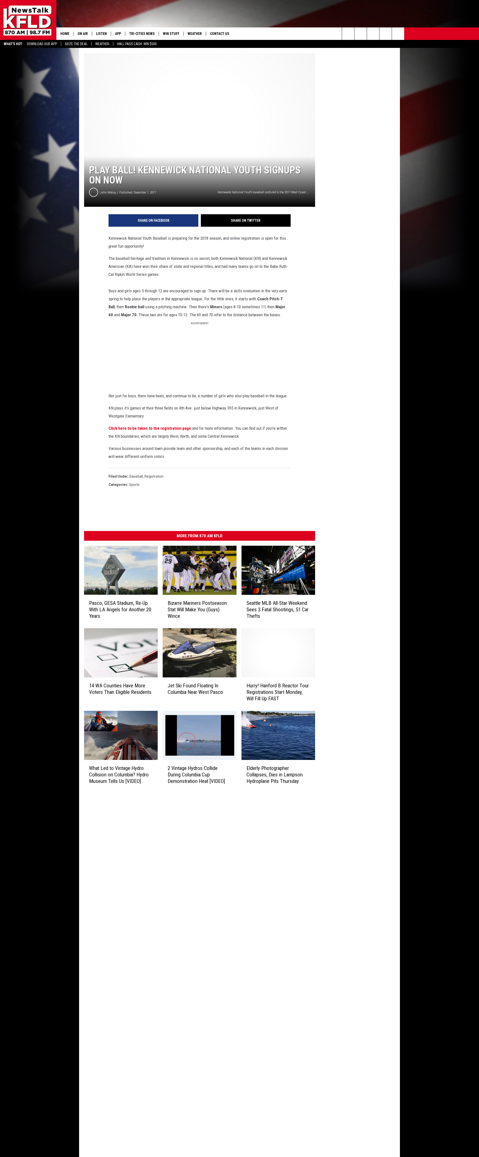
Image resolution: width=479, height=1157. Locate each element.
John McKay (108, 192)
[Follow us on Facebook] (373, 33)
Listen (101, 34)
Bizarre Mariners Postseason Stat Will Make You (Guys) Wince (197, 609)
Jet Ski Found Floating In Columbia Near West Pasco (195, 689)
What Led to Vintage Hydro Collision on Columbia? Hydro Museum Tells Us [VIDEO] (119, 774)
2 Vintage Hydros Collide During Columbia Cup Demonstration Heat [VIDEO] (196, 774)
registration (154, 476)
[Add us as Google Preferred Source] (361, 33)
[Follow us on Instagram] (385, 33)
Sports (134, 485)
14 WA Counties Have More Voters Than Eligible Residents (120, 689)
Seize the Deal (76, 44)
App (118, 34)
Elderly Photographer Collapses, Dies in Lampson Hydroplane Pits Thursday (274, 774)
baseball (136, 476)
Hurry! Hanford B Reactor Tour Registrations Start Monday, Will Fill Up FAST (277, 692)
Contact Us (219, 34)
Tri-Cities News (142, 34)
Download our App (42, 44)
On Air (83, 34)
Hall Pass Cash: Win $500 (137, 44)
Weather (102, 44)
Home (64, 34)
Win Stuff (171, 34)
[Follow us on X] (398, 33)
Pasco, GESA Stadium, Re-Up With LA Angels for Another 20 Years (120, 609)
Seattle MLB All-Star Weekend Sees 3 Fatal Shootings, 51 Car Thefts (277, 609)
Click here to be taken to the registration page (150, 428)
